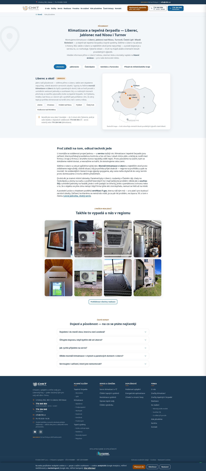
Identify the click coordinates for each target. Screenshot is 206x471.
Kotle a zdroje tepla (82, 428)
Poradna (75, 8)
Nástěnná (79, 404)
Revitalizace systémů (108, 397)
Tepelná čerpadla (80, 389)
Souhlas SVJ (157, 412)
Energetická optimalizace (135, 393)
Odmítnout (152, 467)
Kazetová (79, 414)
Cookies (153, 460)
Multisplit (79, 411)
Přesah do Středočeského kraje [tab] (137, 67)
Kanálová (79, 417)
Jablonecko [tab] (74, 67)
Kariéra (154, 423)
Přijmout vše (139, 467)
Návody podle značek (160, 409)
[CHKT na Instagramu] (40, 432)
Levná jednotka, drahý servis (77, 196)
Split (77, 396)
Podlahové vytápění (133, 389)
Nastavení (165, 467)
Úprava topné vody (107, 401)
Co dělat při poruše (159, 415)
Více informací (89, 468)
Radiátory (79, 432)
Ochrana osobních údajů (140, 460)
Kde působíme (96, 8)
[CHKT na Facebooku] (35, 432)
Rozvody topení (81, 435)
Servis (60, 8)
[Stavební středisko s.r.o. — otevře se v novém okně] (103, 453)
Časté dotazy (108, 8)
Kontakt (118, 8)
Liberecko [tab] (60, 67)
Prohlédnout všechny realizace (103, 302)
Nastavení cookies (164, 460)
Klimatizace (78, 400)
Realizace (67, 8)
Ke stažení (85, 8)
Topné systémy (80, 424)
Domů (40, 14)
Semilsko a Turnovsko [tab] (109, 67)
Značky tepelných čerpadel (161, 397)
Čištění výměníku (106, 405)
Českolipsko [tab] (90, 67)
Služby (53, 8)
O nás (47, 8)
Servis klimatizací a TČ (108, 389)
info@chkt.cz (165, 2)
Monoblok (79, 393)
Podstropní (80, 421)
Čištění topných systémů (109, 393)
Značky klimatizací (158, 393)
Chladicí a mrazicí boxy (134, 397)
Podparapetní (80, 407)
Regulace (79, 438)
